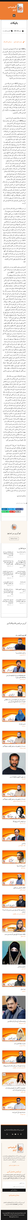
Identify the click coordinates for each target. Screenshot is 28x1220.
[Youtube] (15, 1134)
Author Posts (14, 538)
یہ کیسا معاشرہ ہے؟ (21, 552)
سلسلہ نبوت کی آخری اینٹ (18, 1112)
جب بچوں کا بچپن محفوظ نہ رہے (20, 590)
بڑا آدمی (23, 844)
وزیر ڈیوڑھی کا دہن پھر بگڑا (19, 821)
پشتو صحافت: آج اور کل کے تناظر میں (16, 1021)
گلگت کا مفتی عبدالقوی (19, 888)
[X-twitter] (18, 1134)
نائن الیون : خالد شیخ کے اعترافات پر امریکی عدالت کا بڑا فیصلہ (7, 601)
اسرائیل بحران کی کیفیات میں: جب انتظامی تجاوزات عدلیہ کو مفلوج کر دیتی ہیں (8, 574)
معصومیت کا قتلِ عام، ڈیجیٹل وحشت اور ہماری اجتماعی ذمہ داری (15, 1089)
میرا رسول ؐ (23, 989)
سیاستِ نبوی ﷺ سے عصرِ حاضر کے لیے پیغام (14, 1066)
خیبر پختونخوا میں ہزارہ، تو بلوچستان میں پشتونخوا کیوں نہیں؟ (8, 553)
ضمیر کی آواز (23, 582)
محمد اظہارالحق (19, 503)
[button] (14, 15)
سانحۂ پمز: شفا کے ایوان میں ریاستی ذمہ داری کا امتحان (14, 911)
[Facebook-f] (21, 1134)
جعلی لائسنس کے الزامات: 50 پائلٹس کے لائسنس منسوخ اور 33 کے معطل (20, 563)
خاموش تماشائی (21, 967)
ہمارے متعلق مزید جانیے (14, 1165)
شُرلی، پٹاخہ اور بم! (21, 866)
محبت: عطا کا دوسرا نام (19, 1044)
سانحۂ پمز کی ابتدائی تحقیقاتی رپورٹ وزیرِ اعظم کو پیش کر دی (20, 573)
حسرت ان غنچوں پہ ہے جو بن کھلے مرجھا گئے (8, 582)
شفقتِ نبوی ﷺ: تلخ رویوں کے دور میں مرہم (15, 934)
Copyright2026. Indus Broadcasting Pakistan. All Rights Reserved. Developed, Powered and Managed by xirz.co (14, 1215)
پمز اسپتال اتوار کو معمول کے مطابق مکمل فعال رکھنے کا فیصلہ (8, 562)
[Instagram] (7, 1134)
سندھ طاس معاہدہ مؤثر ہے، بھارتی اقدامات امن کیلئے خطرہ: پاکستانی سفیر (8, 591)
